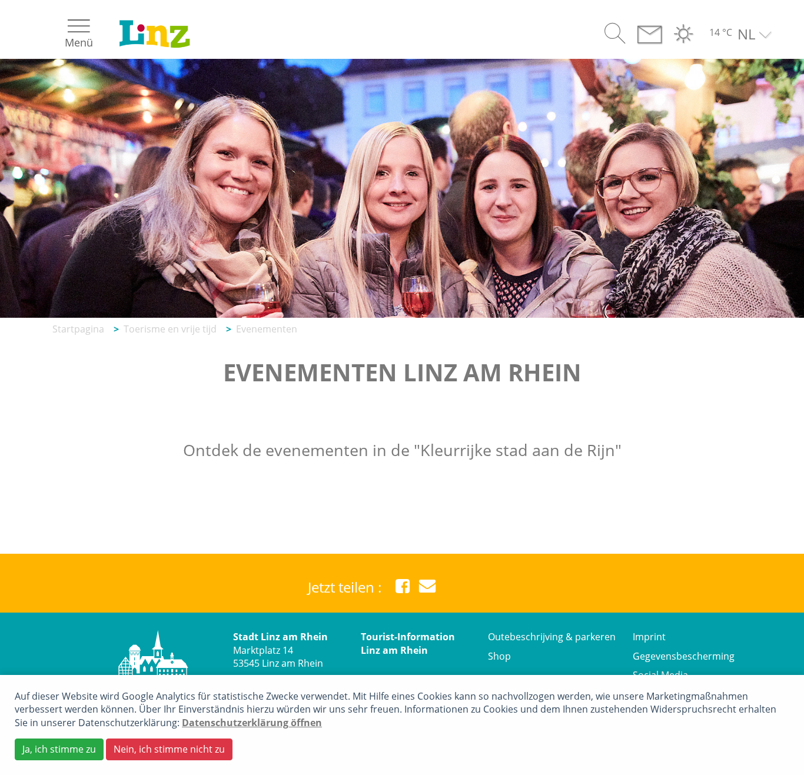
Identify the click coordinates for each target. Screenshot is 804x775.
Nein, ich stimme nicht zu (169, 749)
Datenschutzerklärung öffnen (252, 722)
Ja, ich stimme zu (59, 749)
